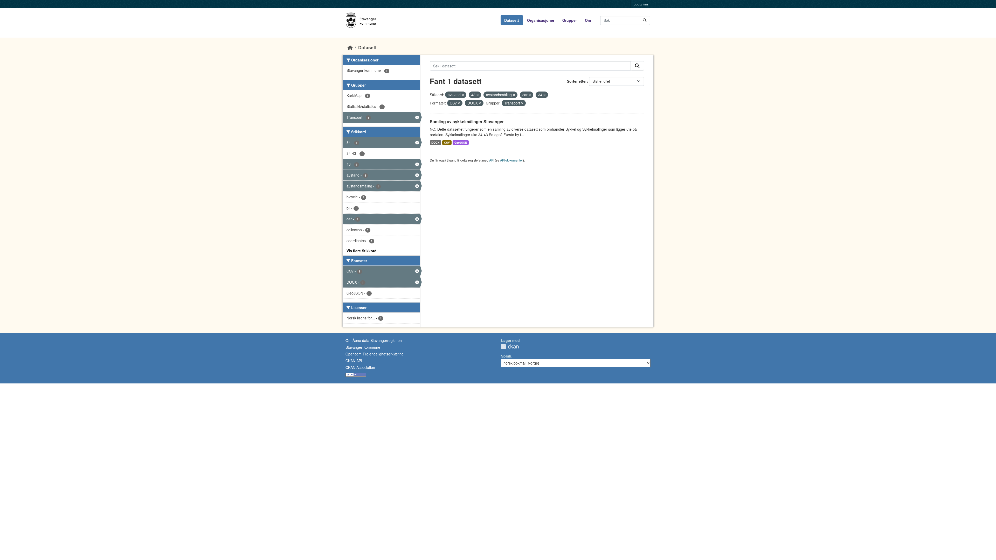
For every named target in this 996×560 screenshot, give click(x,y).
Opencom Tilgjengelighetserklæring (374, 353)
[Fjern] (463, 95)
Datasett (511, 20)
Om (588, 20)
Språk (506, 356)
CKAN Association (360, 367)
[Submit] (644, 20)
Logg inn (640, 4)
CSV (447, 142)
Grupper (569, 20)
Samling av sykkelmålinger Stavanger (467, 121)
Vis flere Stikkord (362, 250)
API (491, 160)
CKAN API (353, 360)
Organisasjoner (540, 20)
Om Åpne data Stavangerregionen (373, 340)
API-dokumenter (511, 160)
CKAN (510, 346)
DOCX (435, 142)
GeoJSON (460, 142)
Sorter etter (577, 81)
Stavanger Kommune (362, 347)
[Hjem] (350, 47)
